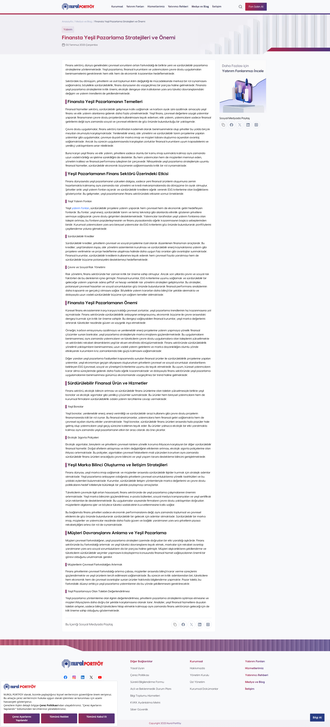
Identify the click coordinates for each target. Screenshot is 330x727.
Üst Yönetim (197, 682)
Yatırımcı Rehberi (178, 6)
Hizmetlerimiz (156, 6)
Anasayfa (67, 21)
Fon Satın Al (256, 6)
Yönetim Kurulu (199, 675)
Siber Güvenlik (139, 709)
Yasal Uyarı (137, 668)
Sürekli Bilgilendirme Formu (147, 682)
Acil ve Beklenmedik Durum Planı (150, 689)
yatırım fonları (80, 208)
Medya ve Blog (200, 6)
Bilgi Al (317, 717)
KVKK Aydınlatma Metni (145, 702)
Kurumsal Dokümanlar (204, 689)
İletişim (216, 6)
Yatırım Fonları (135, 6)
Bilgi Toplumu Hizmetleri (145, 695)
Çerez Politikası (139, 675)
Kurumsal (117, 6)
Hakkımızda (197, 668)
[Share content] (175, 624)
